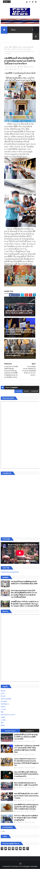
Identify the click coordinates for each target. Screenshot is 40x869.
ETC (3, 831)
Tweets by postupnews (10, 572)
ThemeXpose (15, 866)
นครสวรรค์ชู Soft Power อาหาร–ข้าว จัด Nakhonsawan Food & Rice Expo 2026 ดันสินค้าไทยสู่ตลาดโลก (19, 353)
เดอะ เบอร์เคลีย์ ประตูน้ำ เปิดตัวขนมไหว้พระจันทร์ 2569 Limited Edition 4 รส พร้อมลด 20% (26, 774)
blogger (19, 391)
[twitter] (33, 2)
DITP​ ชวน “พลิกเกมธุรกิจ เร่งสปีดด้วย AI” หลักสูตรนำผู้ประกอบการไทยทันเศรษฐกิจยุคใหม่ (26, 817)
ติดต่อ (3, 725)
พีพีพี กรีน (15, 47)
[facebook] (30, 2)
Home (6, 47)
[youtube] (27, 2)
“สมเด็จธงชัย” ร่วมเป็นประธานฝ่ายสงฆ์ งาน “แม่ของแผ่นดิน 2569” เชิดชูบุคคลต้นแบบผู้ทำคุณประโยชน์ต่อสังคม (19, 332)
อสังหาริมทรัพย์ (6, 699)
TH (9, 49)
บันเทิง (3, 707)
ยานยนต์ (4, 701)
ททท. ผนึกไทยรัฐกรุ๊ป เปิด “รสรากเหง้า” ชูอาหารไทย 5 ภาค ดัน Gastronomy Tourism (26, 795)
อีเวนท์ (3, 696)
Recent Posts (10, 731)
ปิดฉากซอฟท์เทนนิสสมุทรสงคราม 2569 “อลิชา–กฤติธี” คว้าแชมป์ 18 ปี (25, 784)
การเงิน (3, 709)
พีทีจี (10, 47)
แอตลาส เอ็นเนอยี (28, 47)
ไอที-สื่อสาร (5, 704)
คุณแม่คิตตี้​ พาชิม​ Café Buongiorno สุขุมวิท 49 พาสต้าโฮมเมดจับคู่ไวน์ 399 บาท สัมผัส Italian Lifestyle (26, 806)
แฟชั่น (3, 717)
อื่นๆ (20, 47)
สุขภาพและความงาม (8, 714)
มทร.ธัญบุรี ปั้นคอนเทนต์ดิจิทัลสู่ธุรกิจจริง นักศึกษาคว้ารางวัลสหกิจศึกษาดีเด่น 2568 (24, 582)
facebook (34, 391)
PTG (5, 49)
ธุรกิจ (2, 693)
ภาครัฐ (3, 720)
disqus (26, 391)
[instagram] (36, 2)
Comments (29, 731)
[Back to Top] (20, 863)
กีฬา (2, 712)
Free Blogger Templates (29, 866)
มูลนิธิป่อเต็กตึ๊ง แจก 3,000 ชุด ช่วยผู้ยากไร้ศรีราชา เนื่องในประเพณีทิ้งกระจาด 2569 (19, 312)
